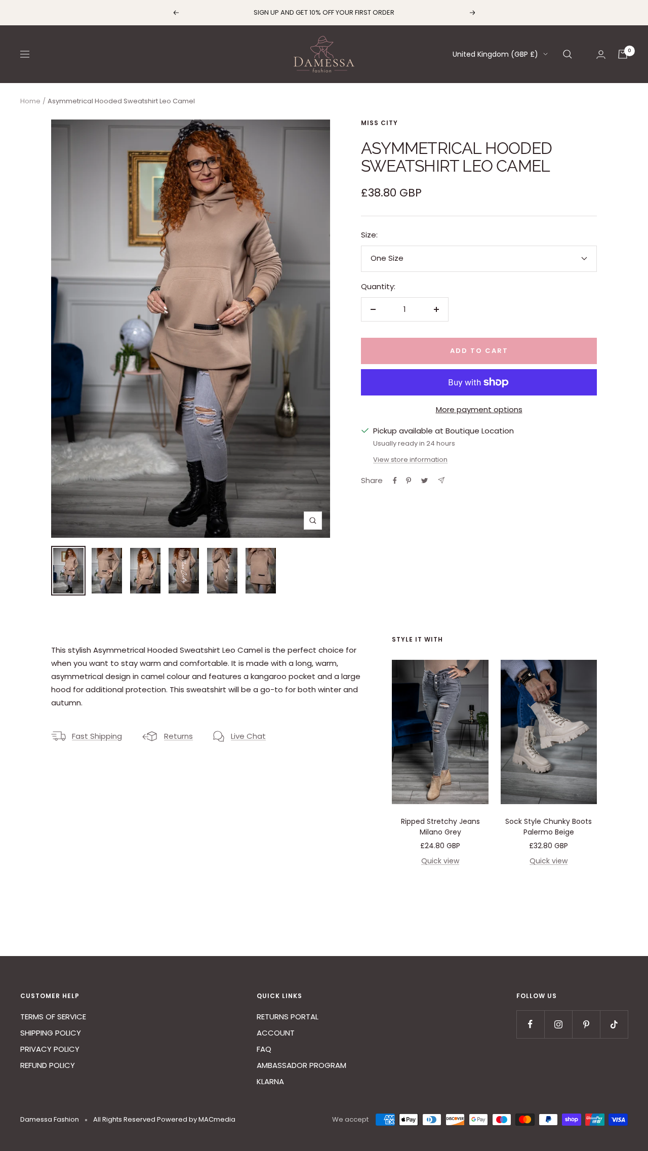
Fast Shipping (97, 736)
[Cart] (623, 54)
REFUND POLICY (47, 1065)
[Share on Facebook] (395, 480)
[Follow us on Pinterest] (586, 1024)
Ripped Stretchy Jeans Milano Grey (440, 826)
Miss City (379, 122)
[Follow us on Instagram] (558, 1024)
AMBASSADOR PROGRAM (301, 1065)
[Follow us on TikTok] (614, 1024)
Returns (178, 736)
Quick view (440, 861)
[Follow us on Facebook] (530, 1024)
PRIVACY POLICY (49, 1049)
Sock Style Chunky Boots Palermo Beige (548, 826)
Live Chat (248, 736)
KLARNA (270, 1081)
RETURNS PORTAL (287, 1016)
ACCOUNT (276, 1032)
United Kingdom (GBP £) (495, 54)
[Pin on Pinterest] (408, 480)
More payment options (479, 409)
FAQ (264, 1049)
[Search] (567, 54)
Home (30, 101)
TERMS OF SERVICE (53, 1016)
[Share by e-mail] (441, 480)
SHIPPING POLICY (50, 1032)
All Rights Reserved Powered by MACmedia (164, 1119)
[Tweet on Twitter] (424, 480)
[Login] (600, 54)
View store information (410, 459)
